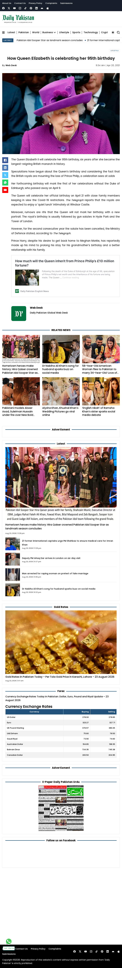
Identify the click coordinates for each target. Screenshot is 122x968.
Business (47, 32)
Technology (91, 32)
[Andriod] (42, 8)
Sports (76, 32)
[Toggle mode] (113, 32)
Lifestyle (64, 32)
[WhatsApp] (5, 183)
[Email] (5, 190)
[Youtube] (14, 8)
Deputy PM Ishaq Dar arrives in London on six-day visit (51, 558)
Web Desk (11, 65)
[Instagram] (20, 8)
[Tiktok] (25, 8)
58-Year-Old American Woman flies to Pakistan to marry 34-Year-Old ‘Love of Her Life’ (99, 371)
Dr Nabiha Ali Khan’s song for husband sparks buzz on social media (60, 369)
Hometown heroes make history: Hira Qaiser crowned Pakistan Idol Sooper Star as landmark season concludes (20, 371)
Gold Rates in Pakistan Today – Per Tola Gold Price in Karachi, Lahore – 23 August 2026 (59, 677)
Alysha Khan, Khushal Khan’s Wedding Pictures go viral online (60, 411)
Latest (11, 32)
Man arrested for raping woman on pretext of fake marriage (55, 573)
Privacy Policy (35, 3)
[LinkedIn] (5, 168)
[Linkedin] (36, 8)
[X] (5, 175)
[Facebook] (3, 8)
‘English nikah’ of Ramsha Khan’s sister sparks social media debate (98, 411)
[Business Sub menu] (55, 32)
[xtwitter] (9, 8)
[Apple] (47, 8)
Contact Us (20, 3)
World (35, 32)
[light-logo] (19, 19)
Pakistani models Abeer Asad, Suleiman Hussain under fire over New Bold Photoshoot (17, 413)
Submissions (66, 3)
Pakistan (23, 32)
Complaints (51, 3)
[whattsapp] (8, 941)
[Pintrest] (31, 8)
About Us (6, 3)
